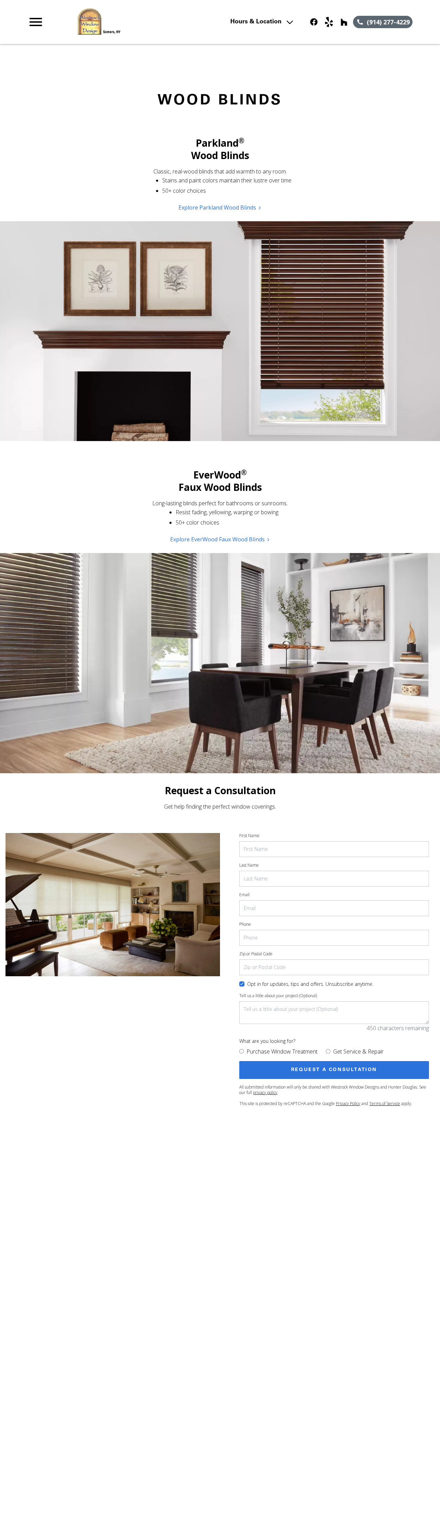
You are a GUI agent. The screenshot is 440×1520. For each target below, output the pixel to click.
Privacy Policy (348, 1103)
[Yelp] (329, 22)
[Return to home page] (146, 22)
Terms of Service (384, 1103)
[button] (36, 22)
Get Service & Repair (358, 1051)
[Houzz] (344, 22)
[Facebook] (314, 22)
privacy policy (265, 1092)
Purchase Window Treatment (282, 1051)
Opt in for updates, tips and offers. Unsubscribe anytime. (310, 984)
